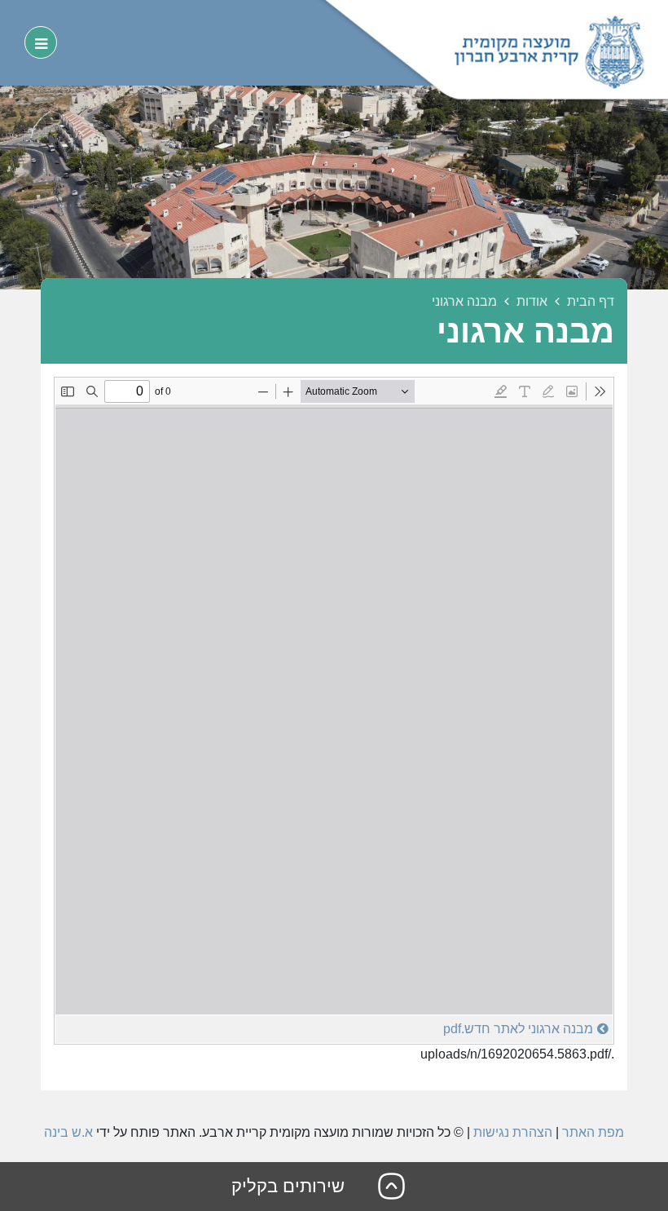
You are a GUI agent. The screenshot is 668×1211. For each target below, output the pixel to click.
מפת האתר (593, 1132)
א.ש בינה (68, 1132)
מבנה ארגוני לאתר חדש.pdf (518, 1029)
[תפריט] (40, 42)
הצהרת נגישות (512, 1132)
